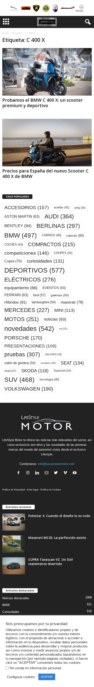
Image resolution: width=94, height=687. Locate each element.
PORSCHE (23, 338)
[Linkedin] (38, 473)
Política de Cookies (50, 489)
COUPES (63, 253)
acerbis (61, 207)
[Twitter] (57, 473)
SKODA (35, 370)
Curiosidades (10, 611)
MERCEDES (26, 310)
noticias (55, 319)
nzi (63, 328)
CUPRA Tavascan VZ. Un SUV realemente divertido (50, 561)
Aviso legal (32, 489)
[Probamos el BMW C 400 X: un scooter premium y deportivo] (47, 72)
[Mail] (47, 473)
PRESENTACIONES (30, 346)
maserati (72, 302)
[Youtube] (75, 473)
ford (39, 295)
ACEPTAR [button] (46, 676)
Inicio (5, 33)
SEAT (72, 362)
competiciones (26, 253)
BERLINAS (58, 226)
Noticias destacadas (15, 598)
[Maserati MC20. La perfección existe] (13, 544)
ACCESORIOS (26, 207)
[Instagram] (29, 473)
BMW (20, 235)
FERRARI (16, 295)
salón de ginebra (20, 363)
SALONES (53, 354)
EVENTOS (54, 288)
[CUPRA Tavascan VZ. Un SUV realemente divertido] (13, 565)
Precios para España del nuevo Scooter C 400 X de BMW (45, 173)
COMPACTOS (51, 244)
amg (80, 207)
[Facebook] (19, 473)
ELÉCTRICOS (30, 279)
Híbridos (15, 302)
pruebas (22, 354)
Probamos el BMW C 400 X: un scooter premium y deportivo (42, 103)
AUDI (59, 216)
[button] (87, 22)
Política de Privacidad (13, 489)
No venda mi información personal (35, 668)
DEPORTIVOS (34, 270)
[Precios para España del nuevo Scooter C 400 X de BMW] (47, 142)
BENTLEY (17, 225)
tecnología (49, 379)
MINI (64, 310)
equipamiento (20, 288)
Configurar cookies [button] (21, 677)
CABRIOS (51, 235)
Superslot (62, 370)
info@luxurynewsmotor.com (56, 464)
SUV (19, 379)
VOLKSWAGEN (28, 389)
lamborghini (44, 302)
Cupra (13, 261)
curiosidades (45, 261)
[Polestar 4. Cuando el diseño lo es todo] (13, 522)
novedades (29, 328)
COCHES (13, 244)
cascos (75, 235)
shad (10, 371)
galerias (60, 295)
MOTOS (21, 319)
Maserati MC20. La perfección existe (57, 537)
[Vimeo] (66, 473)
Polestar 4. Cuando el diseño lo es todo (59, 516)
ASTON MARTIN (21, 216)
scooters (48, 363)
